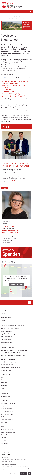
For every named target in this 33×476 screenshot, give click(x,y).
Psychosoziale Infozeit (9, 91)
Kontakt (4, 188)
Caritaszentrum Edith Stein (7, 18)
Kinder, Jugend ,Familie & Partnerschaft (12, 325)
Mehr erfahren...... (15, 474)
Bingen (3, 380)
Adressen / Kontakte (7, 429)
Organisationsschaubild (8, 432)
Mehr (15, 181)
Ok (29, 473)
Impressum (4, 440)
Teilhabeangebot (7, 89)
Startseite (10, 16)
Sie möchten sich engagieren (9, 362)
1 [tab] (10, 30)
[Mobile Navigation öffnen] (30, 12)
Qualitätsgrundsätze (7, 411)
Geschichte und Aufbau (8, 403)
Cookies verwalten (7, 452)
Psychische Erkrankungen (22, 18)
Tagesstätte (5, 87)
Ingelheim (4, 388)
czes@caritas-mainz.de (11, 230)
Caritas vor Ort (17, 16)
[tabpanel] (16, 25)
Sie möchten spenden (7, 365)
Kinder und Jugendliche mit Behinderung (13, 355)
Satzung (3, 437)
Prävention (4, 422)
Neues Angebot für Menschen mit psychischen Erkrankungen (15, 164)
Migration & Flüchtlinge (7, 347)
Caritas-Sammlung (6, 370)
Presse (3, 313)
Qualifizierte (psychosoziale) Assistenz (13, 85)
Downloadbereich (6, 435)
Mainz (24, 16)
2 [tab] (14, 30)
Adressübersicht (5, 396)
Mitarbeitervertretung (7, 420)
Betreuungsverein (6, 345)
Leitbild (3, 406)
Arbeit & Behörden (6, 331)
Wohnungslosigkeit (6, 336)
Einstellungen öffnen (16, 284)
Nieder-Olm (4, 393)
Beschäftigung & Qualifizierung (10, 328)
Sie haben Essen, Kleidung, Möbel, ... (11, 367)
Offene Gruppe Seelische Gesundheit (13, 93)
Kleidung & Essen (6, 339)
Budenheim (4, 385)
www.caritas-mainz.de (11, 232)
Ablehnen (23, 473)
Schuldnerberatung (6, 342)
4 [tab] (22, 30)
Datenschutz (4, 443)
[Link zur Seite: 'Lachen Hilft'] (16, 252)
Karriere (3, 417)
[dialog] (17, 467)
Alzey (2, 377)
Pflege (3, 320)
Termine (3, 310)
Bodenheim (4, 382)
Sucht (2, 323)
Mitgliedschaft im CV (7, 414)
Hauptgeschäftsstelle (7, 409)
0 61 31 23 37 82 (9, 226)
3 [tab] (18, 30)
